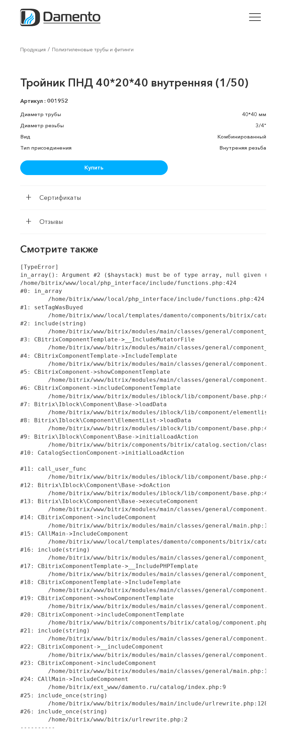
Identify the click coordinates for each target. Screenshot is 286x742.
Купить (93, 167)
